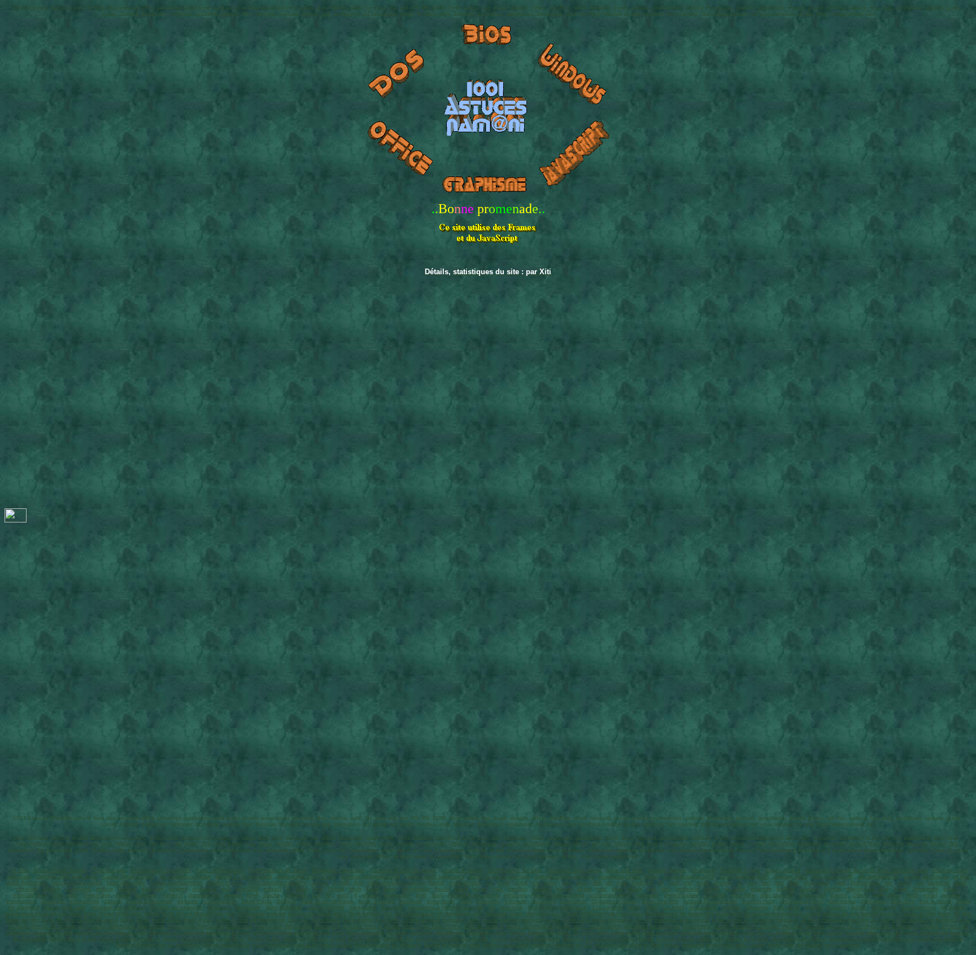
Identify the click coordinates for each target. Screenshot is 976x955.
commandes (465, 882)
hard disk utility (126, 882)
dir (609, 882)
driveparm (925, 888)
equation (218, 907)
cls (536, 882)
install (122, 895)
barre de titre (919, 913)
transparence (918, 907)
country (809, 888)
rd (739, 882)
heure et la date (65, 907)
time (793, 882)
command (78, 888)
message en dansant (176, 932)
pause (370, 895)
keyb (355, 888)
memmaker (416, 888)
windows (515, 895)
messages (363, 907)
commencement (610, 895)
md (688, 882)
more (461, 888)
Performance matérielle (161, 870)
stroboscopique (272, 932)
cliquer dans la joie (73, 938)
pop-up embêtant (178, 944)
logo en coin (131, 932)
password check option (629, 876)
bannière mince (801, 913)
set (779, 882)
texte (168, 913)
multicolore (541, 932)
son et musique (245, 913)
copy (550, 882)
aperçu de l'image (53, 926)
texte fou (753, 932)
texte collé (781, 944)
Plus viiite (743, 895)
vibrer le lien (399, 938)
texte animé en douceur (743, 920)
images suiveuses (505, 944)
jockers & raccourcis (473, 895)
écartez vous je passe (371, 926)
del (597, 882)
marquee (421, 932)
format (336, 888)
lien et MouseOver (200, 913)
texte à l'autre (376, 901)
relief (634, 907)
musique (392, 907)
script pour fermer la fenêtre (733, 938)
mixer (501, 932)
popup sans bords (226, 944)
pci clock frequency (77, 882)
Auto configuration (219, 870)
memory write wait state (67, 876)
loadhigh (642, 882)
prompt (723, 882)
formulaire (248, 907)
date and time (625, 870)
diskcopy (152, 888)
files (73, 895)
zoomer (880, 926)
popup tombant (272, 944)
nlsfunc (542, 888)
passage (410, 901)
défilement (128, 913)
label (373, 888)
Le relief (673, 907)
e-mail (340, 882)
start (617, 888)
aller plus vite (777, 895)
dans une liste (660, 901)
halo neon (786, 907)
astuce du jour (841, 913)
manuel (509, 920)
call (316, 895)
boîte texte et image (652, 932)
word (912, 895)
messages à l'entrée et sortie (445, 907)
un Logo (397, 932)
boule (859, 907)
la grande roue (461, 944)
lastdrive (145, 895)
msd (497, 888)
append (939, 882)
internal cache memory (564, 876)
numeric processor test (370, 876)
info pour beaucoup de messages (427, 913)
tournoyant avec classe (735, 944)
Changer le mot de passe (404, 870)
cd (489, 882)
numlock (172, 895)
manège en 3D (572, 944)
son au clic (474, 938)
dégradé (692, 932)
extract (272, 888)
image (152, 913)
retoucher (884, 907)
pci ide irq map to (926, 876)
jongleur (540, 944)
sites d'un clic (883, 932)
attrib (960, 882)
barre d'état (257, 901)
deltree (127, 888)
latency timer (790, 876)
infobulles (873, 901)
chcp (521, 882)
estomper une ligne (319, 932)
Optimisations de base (278, 870)
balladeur (19, 932)
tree (666, 888)
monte (517, 932)
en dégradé (406, 944)
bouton (837, 907)
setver (564, 888)
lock (674, 882)
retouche (511, 907)
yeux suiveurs (842, 944)
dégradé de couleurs (118, 907)
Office (860, 895)
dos (358, 882)
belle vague (828, 932)
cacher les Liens (97, 920)
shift (421, 895)
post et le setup (462, 870)
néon (587, 932)
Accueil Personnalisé (710, 901)
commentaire (220, 901)
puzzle (721, 926)
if (355, 895)
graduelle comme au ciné (408, 920)
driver (901, 888)
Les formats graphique (557, 907)
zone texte (441, 901)
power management (176, 882)
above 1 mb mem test (244, 876)
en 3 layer (565, 913)
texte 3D (568, 932)
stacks (271, 895)
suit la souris (936, 901)
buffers (786, 888)
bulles (344, 944)
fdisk (302, 888)
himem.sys (96, 895)
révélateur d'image (756, 926)
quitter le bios (224, 882)
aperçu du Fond (848, 926)
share (584, 888)
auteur (319, 882)
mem (390, 888)
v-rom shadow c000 (689, 876)
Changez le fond (801, 901)
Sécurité (715, 895)
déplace (187, 901)
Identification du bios (514, 870)
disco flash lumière (357, 913)
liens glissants (284, 907)
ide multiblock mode (185, 876)
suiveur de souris (309, 913)
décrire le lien (263, 938)
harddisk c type (740, 870)
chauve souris (372, 944)
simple (671, 944)
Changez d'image (614, 901)
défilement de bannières (611, 913)
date (582, 882)
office (894, 895)
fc (288, 888)
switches (296, 895)
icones (838, 895)
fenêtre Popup (135, 944)
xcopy (712, 888)
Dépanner (812, 895)
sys (651, 888)
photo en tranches (618, 944)
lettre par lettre (365, 932)
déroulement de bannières (679, 913)
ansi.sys (761, 888)
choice (51, 888)
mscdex (518, 888)
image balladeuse (926, 932)
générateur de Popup (798, 938)
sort (602, 888)
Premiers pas (109, 870)
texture (814, 907)
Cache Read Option (128, 876)
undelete (687, 888)
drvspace (204, 888)
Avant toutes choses (60, 870)
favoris (112, 901)
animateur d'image (915, 926)
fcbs (57, 895)
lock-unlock (865, 882)
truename (816, 882)
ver (888, 882)
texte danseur (722, 932)
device (832, 888)
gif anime (953, 907)
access (951, 895)
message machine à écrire (856, 920)
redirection (397, 895)
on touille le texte (789, 932)
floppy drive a (782, 870)
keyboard (703, 870)
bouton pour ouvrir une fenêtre (923, 938)
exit (621, 882)
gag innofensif (326, 907)
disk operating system (396, 882)
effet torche (446, 926)
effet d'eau (416, 926)
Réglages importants (338, 870)
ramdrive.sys (204, 895)
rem (752, 882)
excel (930, 895)
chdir (504, 882)
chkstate (27, 888)
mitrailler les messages (463, 932)
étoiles (432, 944)
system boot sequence (434, 876)
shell (252, 895)
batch (437, 882)
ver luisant (809, 944)
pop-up (276, 913)
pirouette (488, 901)
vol (919, 882)
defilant (286, 901)
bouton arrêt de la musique (525, 938)
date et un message (327, 901)
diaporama (842, 901)
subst (635, 888)
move (480, 888)
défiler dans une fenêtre (923, 920)
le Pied (652, 944)
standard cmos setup (574, 870)
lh (661, 882)
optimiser (647, 895)
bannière (70, 913)
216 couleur (607, 907)
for (328, 895)
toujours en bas (53, 932)
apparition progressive (651, 926)
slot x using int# (832, 876)
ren (766, 882)
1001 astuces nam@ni (276, 882)
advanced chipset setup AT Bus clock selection (866, 870)
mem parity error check (306, 876)
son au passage (437, 938)
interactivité (84, 901)
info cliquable (490, 913)
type (840, 882)
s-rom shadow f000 (744, 876)
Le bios (19, 870)
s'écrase (515, 901)
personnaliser (681, 895)
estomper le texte (228, 932)
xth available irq (878, 876)
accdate (735, 888)
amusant (692, 944)
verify (904, 882)
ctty (566, 882)
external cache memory (499, 876)
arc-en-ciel (954, 926)
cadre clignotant (530, 913)
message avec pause (470, 920)
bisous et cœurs (314, 944)
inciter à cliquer (118, 938)
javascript (53, 901)
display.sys (860, 888)
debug (104, 888)
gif (492, 907)
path (703, 882)
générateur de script (31, 913)
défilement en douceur (279, 920)
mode (442, 888)
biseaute (757, 907)
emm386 (247, 888)
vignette (792, 926)
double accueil (94, 932)
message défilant (797, 920)
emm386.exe (30, 895)
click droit (902, 901)
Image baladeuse (149, 901)
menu (627, 938)
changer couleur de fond (212, 938)
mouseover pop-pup (855, 938)
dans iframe (326, 920)
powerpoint (21, 901)
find (318, 888)
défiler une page (584, 920)
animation (573, 901)
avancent (543, 901)
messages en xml (629, 920)
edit (226, 888)
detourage (702, 907)
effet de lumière (483, 926)
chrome (730, 907)
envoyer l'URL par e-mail (314, 938)
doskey (178, 888)
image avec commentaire (588, 926)
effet (466, 901)
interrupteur (697, 926)
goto (343, 895)
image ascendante (530, 926)
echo (949, 888)
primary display (667, 870)
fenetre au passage (176, 907)
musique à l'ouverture (590, 938)
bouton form (758, 901)
